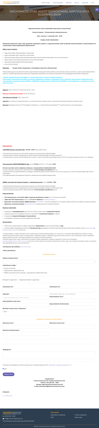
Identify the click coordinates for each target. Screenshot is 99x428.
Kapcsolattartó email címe (12, 301)
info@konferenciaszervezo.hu (13, 418)
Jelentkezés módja (9, 265)
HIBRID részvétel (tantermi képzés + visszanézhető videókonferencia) (25, 273)
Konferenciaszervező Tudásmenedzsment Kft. (52, 426)
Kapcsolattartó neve (57, 296)
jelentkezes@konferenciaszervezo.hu (14, 241)
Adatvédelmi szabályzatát (57, 365)
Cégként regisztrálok (10, 280)
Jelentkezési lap (26, 247)
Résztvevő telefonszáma (11, 330)
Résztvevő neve (8, 323)
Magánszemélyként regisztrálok (29, 280)
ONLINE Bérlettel (30, 204)
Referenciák (78, 417)
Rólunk (76, 2)
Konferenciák (45, 2)
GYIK (92, 2)
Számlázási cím (55, 287)
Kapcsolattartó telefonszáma (59, 304)
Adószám (6, 294)
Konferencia (8, 395)
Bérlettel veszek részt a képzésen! (14, 308)
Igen (5, 311)
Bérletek (68, 2)
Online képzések (58, 2)
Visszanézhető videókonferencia (14, 270)
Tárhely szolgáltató (81, 415)
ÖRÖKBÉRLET (40, 202)
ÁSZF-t (68, 365)
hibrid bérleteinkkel (49, 199)
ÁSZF (52, 417)
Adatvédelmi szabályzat (58, 415)
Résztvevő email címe (57, 323)
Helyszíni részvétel (10, 268)
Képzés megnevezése (11, 258)
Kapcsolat (85, 2)
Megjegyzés (7, 349)
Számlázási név (8, 287)
